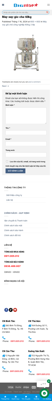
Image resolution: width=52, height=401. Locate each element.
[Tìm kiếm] (47, 12)
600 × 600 (35, 21)
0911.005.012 (17, 341)
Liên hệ (9, 200)
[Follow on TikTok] (11, 310)
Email (8, 139)
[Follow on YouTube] (15, 310)
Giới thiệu (26, 393)
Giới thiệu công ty (14, 195)
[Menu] (48, 5)
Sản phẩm (36, 392)
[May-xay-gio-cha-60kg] (26, 53)
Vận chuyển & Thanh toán (15, 220)
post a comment (34, 82)
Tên (8, 128)
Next (5, 86)
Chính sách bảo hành (13, 230)
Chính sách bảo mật (13, 225)
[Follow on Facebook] (6, 310)
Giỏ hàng (27, 392)
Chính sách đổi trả (12, 235)
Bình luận (10, 105)
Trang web (10, 150)
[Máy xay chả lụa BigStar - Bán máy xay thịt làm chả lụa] (26, 4)
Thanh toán (17, 392)
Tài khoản (8, 392)
